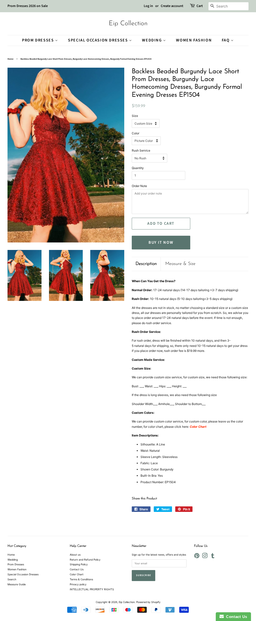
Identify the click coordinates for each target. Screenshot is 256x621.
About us (75, 554)
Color (135, 133)
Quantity (138, 168)
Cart (199, 5)
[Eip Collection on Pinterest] (197, 556)
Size (135, 116)
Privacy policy (78, 584)
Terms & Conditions (81, 579)
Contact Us (77, 569)
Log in (148, 5)
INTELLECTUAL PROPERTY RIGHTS (92, 589)
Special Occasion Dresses (98, 40)
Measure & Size (180, 264)
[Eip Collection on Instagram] (205, 556)
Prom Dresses (38, 40)
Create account (172, 5)
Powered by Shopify (148, 602)
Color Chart (77, 574)
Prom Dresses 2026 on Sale (28, 5)
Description (146, 264)
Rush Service (141, 150)
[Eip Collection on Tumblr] (213, 556)
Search (12, 579)
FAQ (226, 40)
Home (11, 59)
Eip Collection (128, 23)
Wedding (152, 40)
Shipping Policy (79, 564)
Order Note (139, 186)
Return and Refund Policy (85, 559)
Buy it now (160, 242)
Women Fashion (194, 40)
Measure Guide (17, 584)
